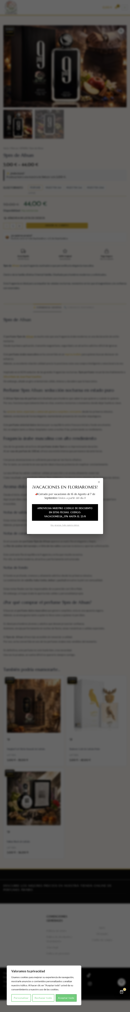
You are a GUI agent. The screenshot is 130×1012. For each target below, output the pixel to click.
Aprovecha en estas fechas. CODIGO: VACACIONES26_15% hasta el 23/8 (65, 512)
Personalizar (21, 997)
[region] (44, 985)
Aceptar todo (66, 997)
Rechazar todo (43, 997)
